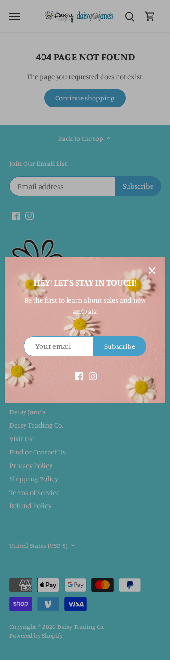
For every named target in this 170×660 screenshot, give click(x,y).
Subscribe (119, 346)
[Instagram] (93, 375)
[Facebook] (79, 375)
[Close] (152, 270)
